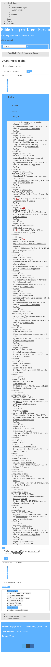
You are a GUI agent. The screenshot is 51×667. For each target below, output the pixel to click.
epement (19, 338)
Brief (18, 417)
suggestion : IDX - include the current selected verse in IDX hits (28, 159)
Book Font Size (19, 384)
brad (17, 214)
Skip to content (7, 40)
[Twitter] (24, 646)
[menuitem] (19, 8)
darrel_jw (19, 386)
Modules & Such (23, 356)
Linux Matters (18, 372)
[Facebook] (32, 646)
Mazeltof (20, 631)
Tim (17, 199)
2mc (17, 501)
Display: (7, 551)
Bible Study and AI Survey (24, 228)
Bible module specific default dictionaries (29, 530)
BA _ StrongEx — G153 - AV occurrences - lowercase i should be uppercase (30, 141)
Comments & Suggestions (30, 129)
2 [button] (7, 82)
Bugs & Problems (31, 147)
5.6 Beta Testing (23, 485)
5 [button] (7, 89)
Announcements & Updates (24, 201)
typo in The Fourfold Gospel (24, 447)
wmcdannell (20, 354)
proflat (9, 631)
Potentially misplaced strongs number (27, 352)
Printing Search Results (22, 431)
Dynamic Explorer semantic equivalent (28, 399)
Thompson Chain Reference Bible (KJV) (29, 415)
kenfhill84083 (21, 126)
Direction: (8, 553)
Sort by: (24, 551)
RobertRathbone (22, 532)
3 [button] (7, 84)
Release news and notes (22, 368)
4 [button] (7, 86)
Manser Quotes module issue (24, 462)
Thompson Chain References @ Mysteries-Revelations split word (30, 281)
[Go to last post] (33, 135)
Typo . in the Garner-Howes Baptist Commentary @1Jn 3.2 (27, 123)
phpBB (15, 626)
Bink (18, 370)
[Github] (28, 646)
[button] (7, 91)
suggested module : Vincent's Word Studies (30, 514)
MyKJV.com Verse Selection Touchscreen (29, 212)
